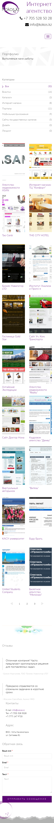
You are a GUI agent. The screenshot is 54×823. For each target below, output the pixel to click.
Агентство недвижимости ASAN (11, 188)
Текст (5, 774)
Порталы (27, 109)
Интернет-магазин (27, 103)
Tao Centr (7, 235)
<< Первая (11, 603)
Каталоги (27, 97)
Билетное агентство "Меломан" (35, 592)
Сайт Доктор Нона (13, 437)
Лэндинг (27, 131)
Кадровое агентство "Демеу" (39, 439)
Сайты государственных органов (27, 120)
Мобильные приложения (27, 114)
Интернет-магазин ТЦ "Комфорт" (40, 186)
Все (28, 86)
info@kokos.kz (18, 710)
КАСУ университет (13, 539)
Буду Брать (35, 539)
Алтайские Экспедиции (9, 388)
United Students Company (11, 590)
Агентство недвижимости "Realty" (38, 390)
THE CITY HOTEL (39, 235)
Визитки (27, 92)
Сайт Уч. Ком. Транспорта (37, 338)
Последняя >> (42, 603)
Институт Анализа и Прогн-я (40, 287)
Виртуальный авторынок (10, 489)
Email (5, 763)
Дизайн (27, 125)
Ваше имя (7, 751)
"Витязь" (34, 488)
